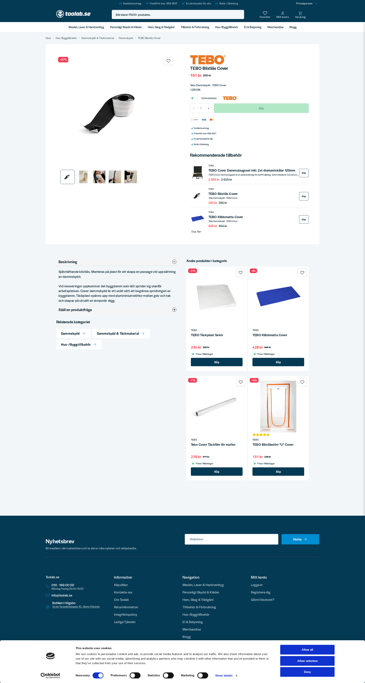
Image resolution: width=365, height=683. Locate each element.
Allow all (307, 649)
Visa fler (196, 231)
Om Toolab (121, 599)
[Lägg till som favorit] (265, 14)
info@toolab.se (62, 595)
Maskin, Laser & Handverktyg (86, 27)
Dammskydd (126, 38)
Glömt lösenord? (262, 599)
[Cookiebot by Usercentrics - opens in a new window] (50, 675)
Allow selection (307, 660)
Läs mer (196, 89)
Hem (48, 38)
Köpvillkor (121, 584)
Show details (223, 675)
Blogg (293, 27)
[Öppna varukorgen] (300, 14)
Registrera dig (261, 592)
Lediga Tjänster (125, 621)
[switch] (135, 675)
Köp (304, 173)
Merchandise (275, 27)
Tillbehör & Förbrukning (195, 27)
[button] (240, 14)
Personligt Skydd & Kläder (126, 27)
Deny (307, 671)
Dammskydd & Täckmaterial (98, 38)
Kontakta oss (123, 592)
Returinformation (126, 607)
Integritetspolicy (125, 614)
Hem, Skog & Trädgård (161, 27)
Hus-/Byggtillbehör (226, 27)
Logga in (257, 584)
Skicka (297, 539)
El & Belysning (252, 27)
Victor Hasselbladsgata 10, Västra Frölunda (76, 606)
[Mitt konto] (282, 14)
